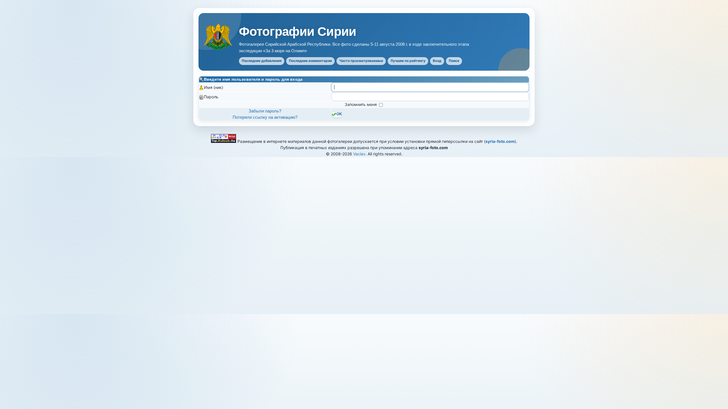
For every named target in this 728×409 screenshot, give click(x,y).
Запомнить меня (361, 104)
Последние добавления (262, 61)
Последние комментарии (310, 61)
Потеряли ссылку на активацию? (265, 117)
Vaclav (359, 153)
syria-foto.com (500, 141)
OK (339, 114)
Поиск (454, 61)
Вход (437, 61)
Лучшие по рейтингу (407, 61)
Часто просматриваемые (361, 61)
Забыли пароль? (265, 110)
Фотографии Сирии (297, 31)
